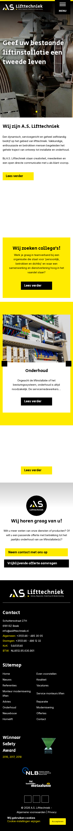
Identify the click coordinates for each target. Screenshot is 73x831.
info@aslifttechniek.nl (16, 631)
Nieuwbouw (10, 713)
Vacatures (42, 685)
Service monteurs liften (50, 693)
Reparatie (42, 701)
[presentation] (4, 363)
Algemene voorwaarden (31, 812)
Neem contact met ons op (27, 552)
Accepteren (57, 821)
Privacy (52, 812)
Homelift (8, 719)
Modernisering (45, 707)
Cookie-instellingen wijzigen (23, 821)
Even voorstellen (46, 673)
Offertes (41, 713)
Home (6, 673)
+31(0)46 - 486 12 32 (22, 640)
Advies (7, 701)
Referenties (10, 685)
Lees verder (14, 176)
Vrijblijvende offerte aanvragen (32, 563)
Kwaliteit (41, 679)
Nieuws (7, 679)
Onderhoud (9, 707)
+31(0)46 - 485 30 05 (23, 635)
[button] (34, 112)
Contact (41, 719)
